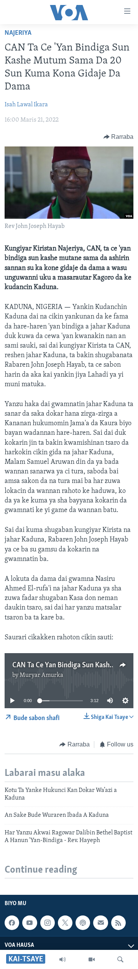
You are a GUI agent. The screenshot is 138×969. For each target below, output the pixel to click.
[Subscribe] (100, 922)
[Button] (119, 137)
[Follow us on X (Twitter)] (65, 922)
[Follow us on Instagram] (47, 922)
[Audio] (62, 959)
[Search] (120, 959)
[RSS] (118, 922)
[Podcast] (83, 922)
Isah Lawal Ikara (26, 105)
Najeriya (18, 33)
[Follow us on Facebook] (12, 922)
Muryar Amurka (41, 675)
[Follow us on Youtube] (29, 922)
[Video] (91, 959)
